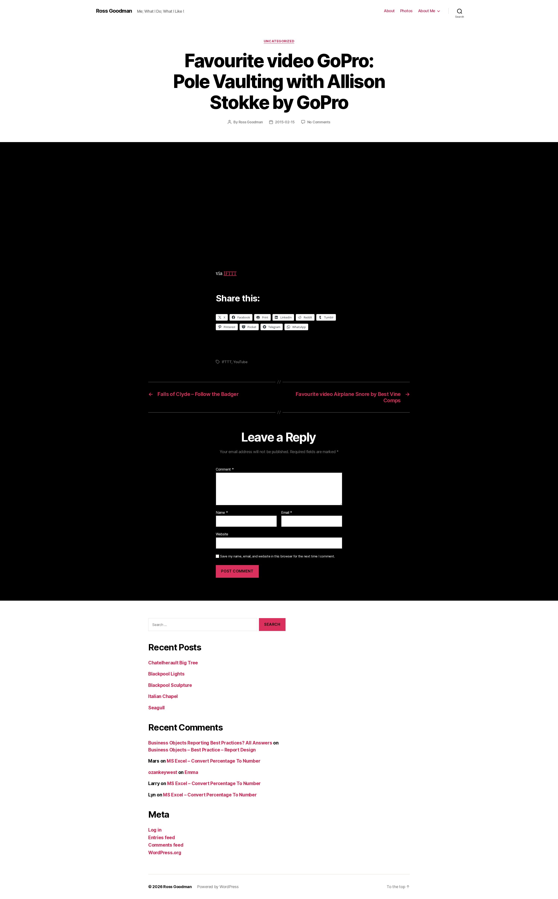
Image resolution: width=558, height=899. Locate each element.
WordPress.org (164, 852)
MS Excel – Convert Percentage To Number (213, 761)
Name (222, 513)
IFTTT (230, 274)
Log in (154, 830)
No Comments (318, 122)
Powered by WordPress (218, 886)
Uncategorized (279, 41)
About (389, 11)
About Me (426, 11)
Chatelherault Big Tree (173, 662)
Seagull (156, 707)
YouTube (240, 362)
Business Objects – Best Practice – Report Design (202, 750)
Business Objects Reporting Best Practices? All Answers (210, 743)
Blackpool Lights (166, 674)
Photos (406, 11)
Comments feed (166, 845)
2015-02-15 (284, 122)
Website (222, 534)
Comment (225, 469)
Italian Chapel (163, 696)
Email (286, 513)
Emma (191, 772)
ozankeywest (162, 772)
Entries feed (161, 837)
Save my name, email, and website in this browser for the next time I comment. (277, 556)
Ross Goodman (114, 11)
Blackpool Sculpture (170, 685)
